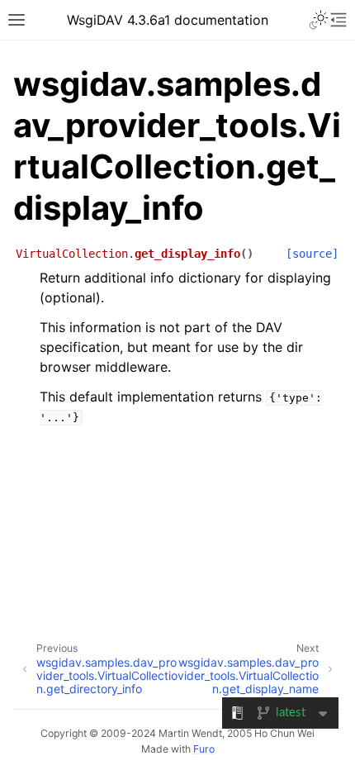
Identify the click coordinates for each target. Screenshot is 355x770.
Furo (204, 749)
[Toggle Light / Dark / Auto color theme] (319, 20)
